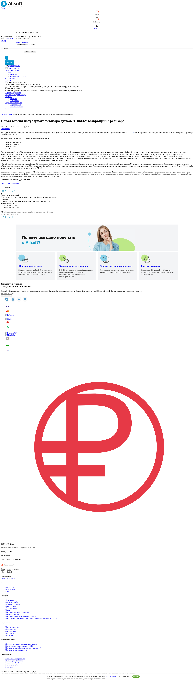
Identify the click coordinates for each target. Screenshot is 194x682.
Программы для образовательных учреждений (23, 648)
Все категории (11, 587)
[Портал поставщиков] (7, 340)
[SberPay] (9, 319)
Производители (14, 66)
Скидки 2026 (10, 78)
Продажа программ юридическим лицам (21, 644)
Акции (8, 72)
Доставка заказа (11, 608)
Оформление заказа (12, 604)
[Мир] (7, 347)
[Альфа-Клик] (7, 324)
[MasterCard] (7, 313)
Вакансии (9, 667)
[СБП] (7, 352)
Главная (4, 114)
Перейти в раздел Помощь (15, 95)
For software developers (13, 663)
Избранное (97, 22)
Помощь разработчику (14, 661)
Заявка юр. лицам (12, 70)
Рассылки (9, 635)
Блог (7, 109)
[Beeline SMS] (11, 333)
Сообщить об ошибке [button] (8, 578)
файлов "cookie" (111, 676)
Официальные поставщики (73, 266)
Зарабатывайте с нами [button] (13, 103)
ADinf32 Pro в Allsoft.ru (10, 184)
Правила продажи (12, 614)
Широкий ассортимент (30, 266)
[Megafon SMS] (7, 329)
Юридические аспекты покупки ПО (19, 646)
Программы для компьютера (16, 650)
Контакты (13, 99)
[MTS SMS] (10, 335)
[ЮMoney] (9, 315)
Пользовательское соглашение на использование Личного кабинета (31, 618)
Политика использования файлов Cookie (21, 616)
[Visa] (7, 308)
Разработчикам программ (15, 659)
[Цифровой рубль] (99, 540)
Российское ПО (14, 68)
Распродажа (9, 633)
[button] (97, 8)
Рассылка (13, 74)
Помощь (8, 97)
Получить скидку (12, 627)
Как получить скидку (18, 76)
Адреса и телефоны (12, 602)
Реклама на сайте (16, 107)
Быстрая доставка (150, 266)
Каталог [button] (8, 62)
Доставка (8, 80)
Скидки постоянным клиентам (116, 266)
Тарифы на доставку (13, 93)
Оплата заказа (10, 606)
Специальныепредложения (10, 630)
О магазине (14, 101)
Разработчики (10, 589)
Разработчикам (15, 105)
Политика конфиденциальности (17, 612)
